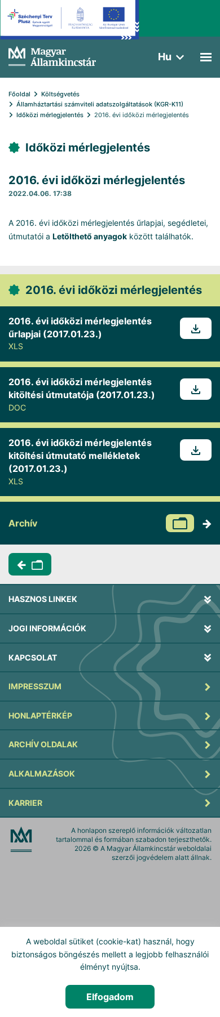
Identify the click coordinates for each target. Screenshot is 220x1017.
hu (164, 57)
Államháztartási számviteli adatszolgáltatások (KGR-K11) (99, 104)
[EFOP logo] (69, 28)
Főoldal (19, 94)
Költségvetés (60, 94)
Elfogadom (110, 996)
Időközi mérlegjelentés (49, 115)
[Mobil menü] (206, 57)
